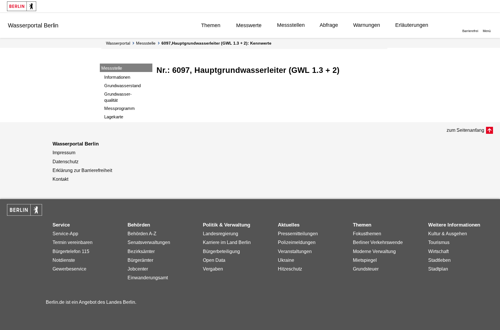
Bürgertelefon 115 (71, 251)
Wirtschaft (438, 251)
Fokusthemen (367, 233)
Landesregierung (220, 233)
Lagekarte (113, 116)
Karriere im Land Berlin (227, 242)
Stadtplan (438, 268)
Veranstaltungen (295, 251)
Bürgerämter (140, 260)
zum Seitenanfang (465, 130)
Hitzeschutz (290, 268)
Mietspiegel (365, 260)
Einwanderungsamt (148, 277)
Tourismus (439, 242)
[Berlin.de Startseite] (21, 6)
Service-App (65, 233)
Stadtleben (439, 260)
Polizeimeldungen (297, 242)
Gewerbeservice (69, 268)
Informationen (117, 77)
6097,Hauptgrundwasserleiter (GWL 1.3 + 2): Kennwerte (216, 43)
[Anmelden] (446, 25)
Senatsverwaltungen (149, 242)
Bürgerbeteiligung (221, 251)
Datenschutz (66, 161)
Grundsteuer (366, 268)
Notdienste (64, 260)
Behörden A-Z (142, 233)
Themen (210, 25)
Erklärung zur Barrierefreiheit (82, 170)
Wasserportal (118, 43)
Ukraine (286, 260)
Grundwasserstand (122, 85)
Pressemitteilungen (298, 233)
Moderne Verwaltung (374, 251)
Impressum (64, 152)
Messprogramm (119, 108)
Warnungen (366, 25)
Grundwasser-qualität (118, 97)
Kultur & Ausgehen (447, 233)
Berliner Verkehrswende (378, 242)
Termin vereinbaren (73, 242)
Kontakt (60, 179)
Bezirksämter (141, 251)
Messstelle (146, 43)
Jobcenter (138, 268)
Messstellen (291, 25)
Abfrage (329, 25)
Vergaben (213, 268)
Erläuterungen (411, 25)
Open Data (214, 260)
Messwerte (249, 25)
